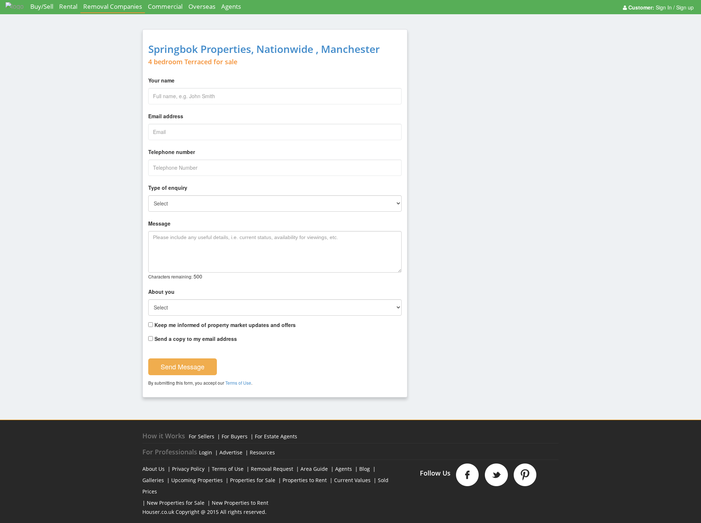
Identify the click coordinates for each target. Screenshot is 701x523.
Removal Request (272, 468)
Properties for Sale (252, 480)
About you (161, 291)
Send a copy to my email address (195, 338)
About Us (153, 468)
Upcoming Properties (197, 480)
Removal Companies (112, 6)
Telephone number (171, 151)
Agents (231, 6)
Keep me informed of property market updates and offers (224, 324)
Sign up (684, 7)
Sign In (664, 7)
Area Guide (314, 468)
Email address (165, 116)
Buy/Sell (41, 6)
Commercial (165, 6)
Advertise (230, 452)
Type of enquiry (167, 187)
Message (159, 223)
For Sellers (201, 436)
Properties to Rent (305, 480)
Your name (161, 80)
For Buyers (235, 436)
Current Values (352, 480)
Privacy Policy (188, 468)
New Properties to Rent (240, 502)
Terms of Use (238, 383)
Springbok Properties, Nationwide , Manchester (264, 49)
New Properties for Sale (175, 502)
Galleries (153, 480)
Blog (364, 468)
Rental (68, 6)
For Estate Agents (276, 436)
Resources (262, 452)
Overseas (201, 6)
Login (205, 452)
